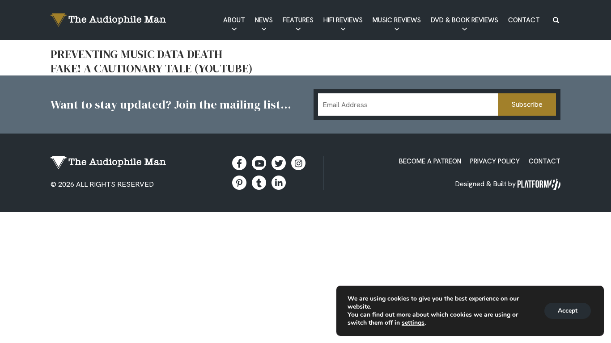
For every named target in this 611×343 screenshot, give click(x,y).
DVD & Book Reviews (464, 20)
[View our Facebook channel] (259, 163)
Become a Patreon (430, 161)
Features (298, 20)
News (264, 20)
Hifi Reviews (343, 20)
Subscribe (527, 104)
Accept (567, 310)
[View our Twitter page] (279, 163)
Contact (524, 20)
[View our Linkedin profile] (279, 183)
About (234, 20)
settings (413, 323)
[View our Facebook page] (239, 163)
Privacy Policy (495, 161)
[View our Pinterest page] (239, 183)
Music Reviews (397, 20)
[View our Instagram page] (298, 163)
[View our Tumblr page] (259, 183)
